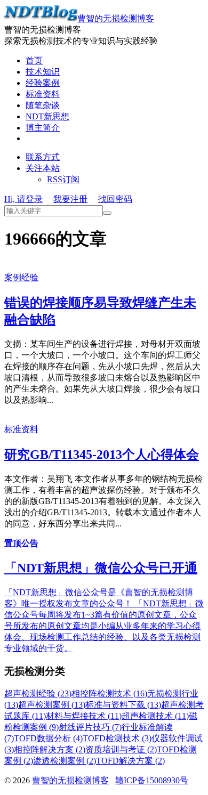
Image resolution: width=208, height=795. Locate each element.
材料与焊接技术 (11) (84, 715)
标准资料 (43, 94)
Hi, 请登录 (23, 199)
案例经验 (21, 277)
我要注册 (70, 199)
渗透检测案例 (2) (64, 760)
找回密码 (115, 199)
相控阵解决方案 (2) (49, 749)
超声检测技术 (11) (155, 715)
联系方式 (43, 156)
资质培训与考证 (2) (121, 749)
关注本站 (43, 168)
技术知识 (43, 71)
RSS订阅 (63, 179)
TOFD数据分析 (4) (48, 738)
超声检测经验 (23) (37, 693)
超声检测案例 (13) (51, 704)
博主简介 (43, 127)
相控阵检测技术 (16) (109, 693)
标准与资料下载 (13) (123, 704)
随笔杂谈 (43, 105)
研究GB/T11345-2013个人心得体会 (101, 454)
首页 (34, 60)
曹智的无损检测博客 (115, 18)
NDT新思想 (47, 116)
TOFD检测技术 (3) (117, 738)
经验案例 (43, 82)
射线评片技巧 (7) (90, 727)
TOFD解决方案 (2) (130, 760)
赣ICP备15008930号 (151, 780)
